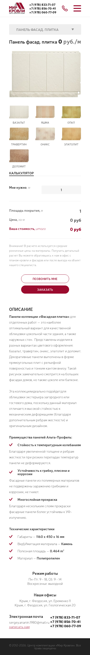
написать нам (19, 626)
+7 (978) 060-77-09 (42, 12)
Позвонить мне (45, 279)
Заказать (45, 289)
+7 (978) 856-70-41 (42, 8)
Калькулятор (21, 173)
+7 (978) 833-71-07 (42, 4)
